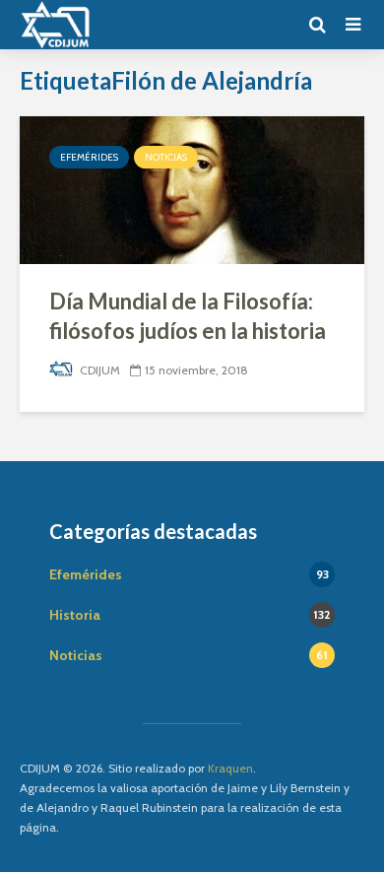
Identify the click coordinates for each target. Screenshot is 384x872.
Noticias (166, 157)
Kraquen (230, 768)
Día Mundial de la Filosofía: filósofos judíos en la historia (187, 316)
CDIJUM (98, 370)
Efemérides (89, 157)
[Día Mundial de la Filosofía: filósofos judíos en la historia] (192, 188)
